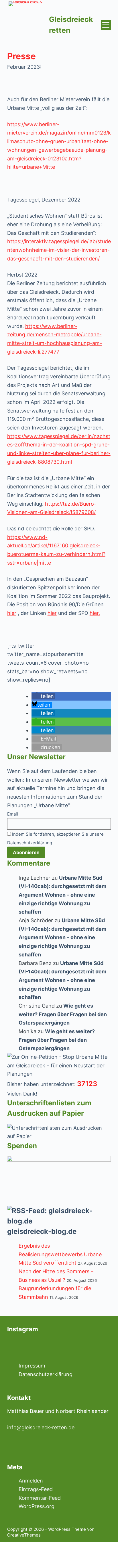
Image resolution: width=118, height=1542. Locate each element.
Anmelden (31, 1481)
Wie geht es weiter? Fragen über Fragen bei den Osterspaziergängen (63, 1014)
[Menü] (106, 25)
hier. (95, 613)
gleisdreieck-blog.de (41, 1231)
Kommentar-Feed (40, 1498)
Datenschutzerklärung (45, 1374)
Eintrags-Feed (36, 1489)
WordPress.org (36, 1506)
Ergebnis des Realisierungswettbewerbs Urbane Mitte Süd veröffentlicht (60, 1254)
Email (12, 814)
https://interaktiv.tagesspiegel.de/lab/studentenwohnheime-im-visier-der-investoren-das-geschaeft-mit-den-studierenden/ (59, 249)
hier (11, 613)
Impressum (32, 1366)
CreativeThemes (24, 1535)
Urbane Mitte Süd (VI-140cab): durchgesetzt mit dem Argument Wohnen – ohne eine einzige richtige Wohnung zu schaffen (62, 895)
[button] (43, 696)
